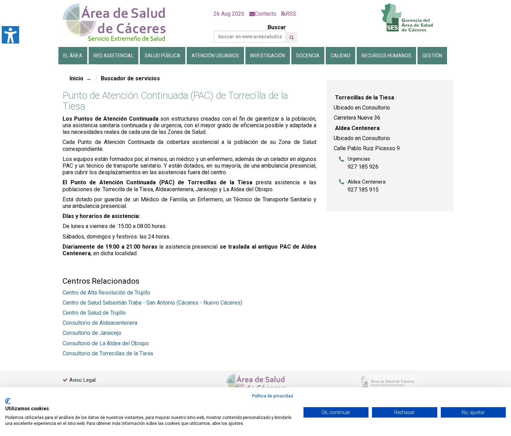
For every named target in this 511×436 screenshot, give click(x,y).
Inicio (76, 78)
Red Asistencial (113, 55)
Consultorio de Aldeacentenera (100, 323)
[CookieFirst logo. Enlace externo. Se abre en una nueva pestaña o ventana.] (7, 401)
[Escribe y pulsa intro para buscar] (291, 37)
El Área (72, 55)
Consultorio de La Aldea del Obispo (106, 343)
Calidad (340, 55)
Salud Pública (162, 55)
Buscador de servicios (130, 78)
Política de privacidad (272, 396)
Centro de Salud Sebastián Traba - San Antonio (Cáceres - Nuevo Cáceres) (152, 302)
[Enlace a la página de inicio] (119, 22)
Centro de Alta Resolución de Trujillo (106, 292)
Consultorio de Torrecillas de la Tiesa (108, 353)
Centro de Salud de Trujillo (94, 312)
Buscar (277, 27)
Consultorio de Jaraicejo (92, 333)
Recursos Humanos (386, 55)
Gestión (432, 55)
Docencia (307, 55)
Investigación (267, 55)
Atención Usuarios (215, 55)
